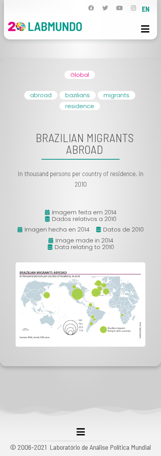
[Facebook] (91, 8)
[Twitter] (105, 8)
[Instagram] (133, 8)
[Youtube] (119, 8)
